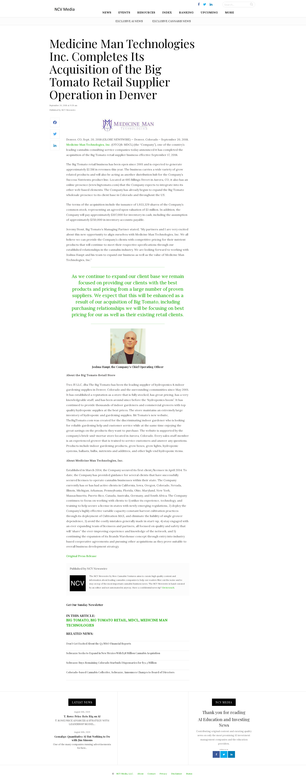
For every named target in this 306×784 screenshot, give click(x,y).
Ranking (186, 12)
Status (189, 773)
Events (124, 12)
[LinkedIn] (54, 147)
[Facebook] (54, 124)
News (106, 12)
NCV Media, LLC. (124, 773)
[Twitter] (54, 135)
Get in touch (168, 587)
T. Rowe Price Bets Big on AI (82, 716)
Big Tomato (77, 620)
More (229, 12)
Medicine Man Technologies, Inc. (88, 144)
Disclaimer (176, 773)
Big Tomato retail (108, 620)
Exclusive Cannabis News (171, 21)
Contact (151, 773)
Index (167, 12)
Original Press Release (81, 556)
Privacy (163, 773)
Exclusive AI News (129, 21)
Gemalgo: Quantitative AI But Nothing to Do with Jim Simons (82, 738)
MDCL (133, 620)
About (140, 773)
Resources (146, 12)
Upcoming (209, 12)
